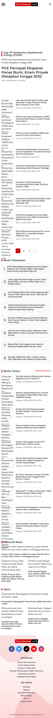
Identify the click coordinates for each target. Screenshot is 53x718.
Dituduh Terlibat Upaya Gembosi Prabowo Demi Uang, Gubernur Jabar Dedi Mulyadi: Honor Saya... (27, 320)
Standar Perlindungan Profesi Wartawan (26, 671)
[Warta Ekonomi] (26, 4)
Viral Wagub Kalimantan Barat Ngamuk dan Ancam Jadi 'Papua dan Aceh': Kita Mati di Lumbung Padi (28, 294)
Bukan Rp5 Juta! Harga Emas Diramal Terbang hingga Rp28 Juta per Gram (25, 345)
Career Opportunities (26, 665)
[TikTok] (26, 649)
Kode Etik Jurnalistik (26, 674)
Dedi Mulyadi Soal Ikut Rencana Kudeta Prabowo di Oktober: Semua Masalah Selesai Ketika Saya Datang (26, 307)
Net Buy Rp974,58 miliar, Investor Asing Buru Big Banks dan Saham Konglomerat (27, 358)
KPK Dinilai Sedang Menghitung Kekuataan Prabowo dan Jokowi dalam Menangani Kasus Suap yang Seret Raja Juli (27, 268)
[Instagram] (41, 649)
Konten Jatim (26, 701)
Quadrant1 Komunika (26, 693)
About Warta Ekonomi (26, 662)
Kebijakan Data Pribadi (26, 677)
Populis (26, 690)
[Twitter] (19, 649)
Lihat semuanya (42, 371)
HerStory (26, 687)
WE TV (26, 698)
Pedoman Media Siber (26, 668)
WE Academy (26, 696)
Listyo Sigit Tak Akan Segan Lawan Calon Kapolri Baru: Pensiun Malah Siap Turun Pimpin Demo (27, 281)
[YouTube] (34, 649)
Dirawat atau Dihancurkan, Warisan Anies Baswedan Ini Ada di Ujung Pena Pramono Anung (28, 332)
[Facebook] (12, 649)
